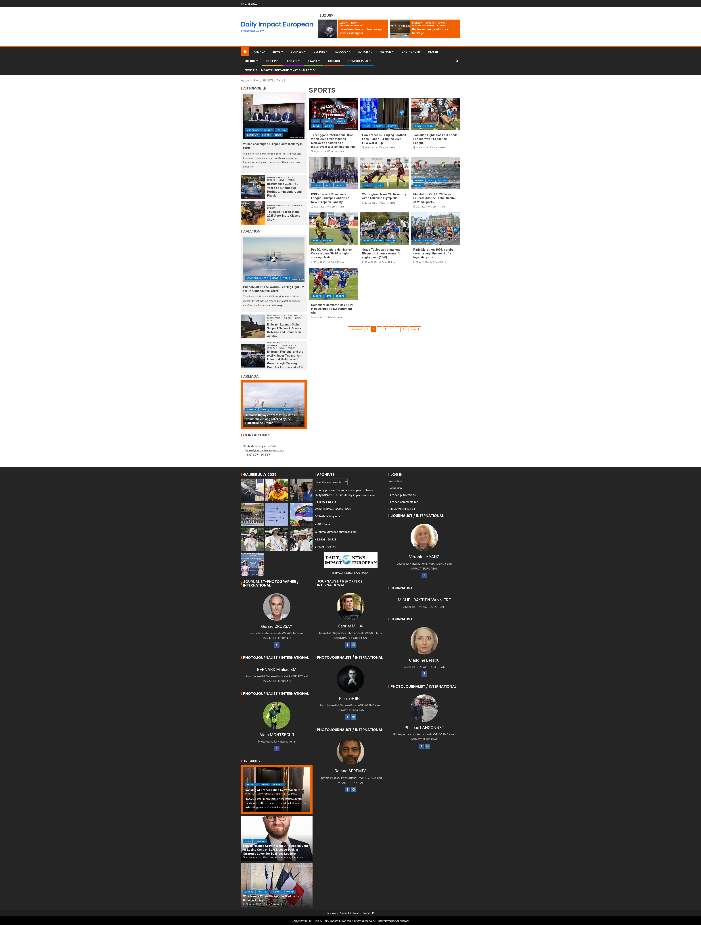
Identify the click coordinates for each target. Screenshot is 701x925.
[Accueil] (245, 51)
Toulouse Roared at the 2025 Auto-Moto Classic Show (283, 215)
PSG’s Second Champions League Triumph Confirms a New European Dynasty (330, 198)
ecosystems (273, 318)
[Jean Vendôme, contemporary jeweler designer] (328, 29)
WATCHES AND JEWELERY (351, 25)
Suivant (415, 329)
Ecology (341, 52)
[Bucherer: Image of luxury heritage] (400, 29)
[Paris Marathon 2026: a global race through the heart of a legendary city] (435, 228)
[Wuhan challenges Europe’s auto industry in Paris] (273, 116)
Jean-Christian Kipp (274, 904)
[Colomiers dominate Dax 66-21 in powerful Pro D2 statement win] (333, 284)
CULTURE (319, 52)
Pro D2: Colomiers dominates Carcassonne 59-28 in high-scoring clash (331, 253)
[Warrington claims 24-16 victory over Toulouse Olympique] (384, 173)
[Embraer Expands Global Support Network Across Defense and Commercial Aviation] (253, 326)
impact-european (351, 490)
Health (433, 52)
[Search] (457, 60)
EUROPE (430, 23)
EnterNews (384, 920)
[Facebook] (276, 645)
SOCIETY (271, 61)
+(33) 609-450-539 (257, 454)
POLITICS (262, 892)
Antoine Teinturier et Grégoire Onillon (284, 857)
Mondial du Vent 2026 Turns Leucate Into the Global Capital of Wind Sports (434, 198)
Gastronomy (410, 52)
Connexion (395, 488)
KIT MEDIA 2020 (358, 61)
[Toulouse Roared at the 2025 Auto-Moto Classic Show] (253, 213)
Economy (417, 23)
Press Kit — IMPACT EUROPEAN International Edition (281, 70)
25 (404, 329)
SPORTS (292, 61)
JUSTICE (250, 61)
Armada (259, 52)
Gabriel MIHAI (337, 151)
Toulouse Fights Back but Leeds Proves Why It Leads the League (435, 139)
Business (297, 52)
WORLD (443, 25)
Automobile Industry (259, 130)
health (357, 913)
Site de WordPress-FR (402, 509)
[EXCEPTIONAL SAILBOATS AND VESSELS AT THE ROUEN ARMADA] (273, 404)
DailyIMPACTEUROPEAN (332, 495)
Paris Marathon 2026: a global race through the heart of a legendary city (433, 253)
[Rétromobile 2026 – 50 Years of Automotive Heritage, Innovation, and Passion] (253, 187)
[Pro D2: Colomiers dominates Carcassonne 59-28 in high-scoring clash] (333, 228)
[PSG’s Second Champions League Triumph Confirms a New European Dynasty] (333, 173)
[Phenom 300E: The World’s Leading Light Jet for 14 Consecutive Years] (273, 259)
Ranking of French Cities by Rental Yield (272, 790)
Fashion (385, 52)
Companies (273, 345)
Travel (312, 61)
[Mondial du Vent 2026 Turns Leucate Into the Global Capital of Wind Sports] (435, 173)
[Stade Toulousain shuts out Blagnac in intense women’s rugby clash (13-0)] (384, 228)
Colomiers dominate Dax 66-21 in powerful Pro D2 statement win (332, 309)
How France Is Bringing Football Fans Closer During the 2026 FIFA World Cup (384, 139)
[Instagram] (353, 645)
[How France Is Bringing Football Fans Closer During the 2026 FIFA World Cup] (384, 114)
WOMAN (391, 240)
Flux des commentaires (403, 502)
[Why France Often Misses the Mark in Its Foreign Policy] (277, 885)
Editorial (365, 52)
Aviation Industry (257, 278)
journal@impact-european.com (264, 450)
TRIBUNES (334, 61)
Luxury (344, 23)
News (354, 23)
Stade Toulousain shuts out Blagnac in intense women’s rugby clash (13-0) (381, 253)
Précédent (356, 329)
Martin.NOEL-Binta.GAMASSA (282, 794)
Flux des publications (402, 495)
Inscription (395, 481)
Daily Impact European (277, 24)
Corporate (288, 345)
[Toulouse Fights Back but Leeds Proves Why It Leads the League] (435, 114)
